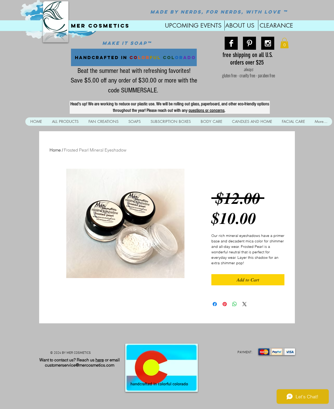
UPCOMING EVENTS (192, 25)
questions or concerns (207, 110)
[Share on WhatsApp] (234, 304)
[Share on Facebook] (215, 304)
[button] (284, 43)
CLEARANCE (276, 25)
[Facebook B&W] (231, 43)
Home (55, 150)
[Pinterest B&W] (249, 43)
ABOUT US (239, 25)
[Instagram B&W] (267, 43)
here (100, 359)
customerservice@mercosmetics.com (79, 365)
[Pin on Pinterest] (225, 304)
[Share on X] (244, 304)
